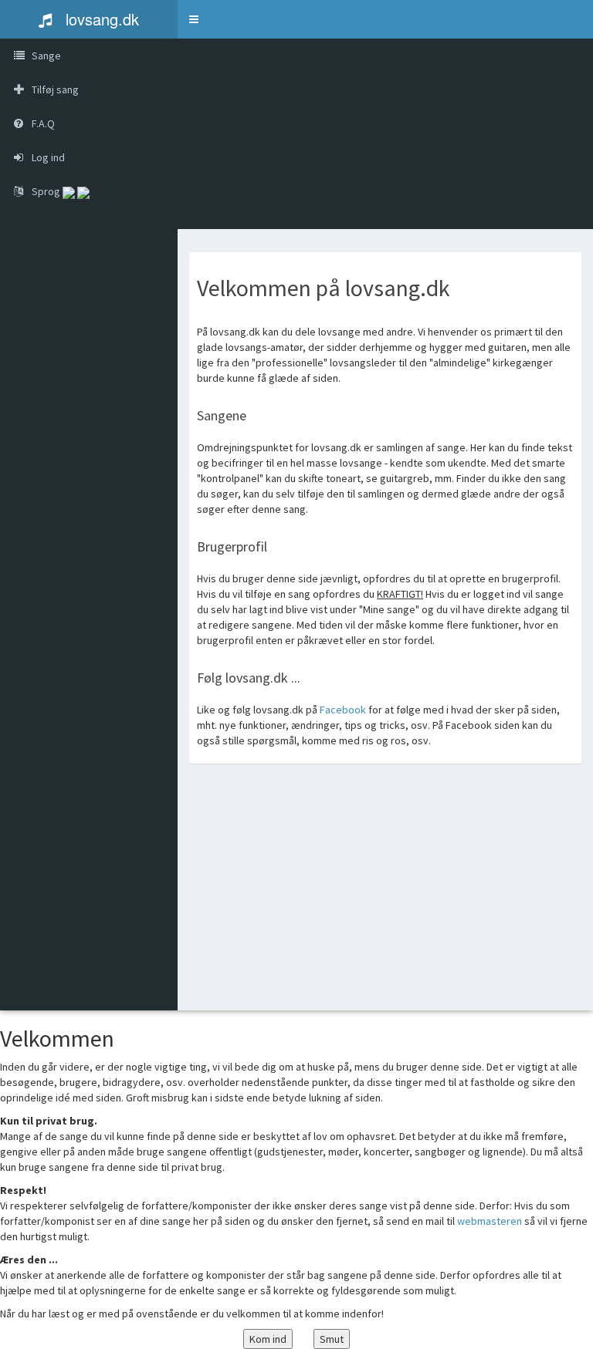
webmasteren (489, 1221)
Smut (332, 1339)
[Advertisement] (385, 899)
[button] (194, 19)
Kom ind (267, 1339)
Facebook (344, 710)
